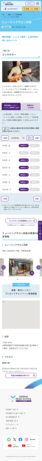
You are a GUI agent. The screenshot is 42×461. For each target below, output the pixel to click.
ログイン (30, 3)
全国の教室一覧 (11, 421)
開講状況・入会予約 (31, 106)
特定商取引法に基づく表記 (14, 413)
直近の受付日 (30, 138)
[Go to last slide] (3, 267)
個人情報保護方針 (11, 417)
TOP (3, 15)
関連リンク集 (10, 428)
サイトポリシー (11, 424)
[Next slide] (38, 267)
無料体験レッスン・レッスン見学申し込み (11, 106)
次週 (36, 138)
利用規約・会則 (11, 409)
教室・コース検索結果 (15, 15)
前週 (5, 138)
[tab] (17, 279)
